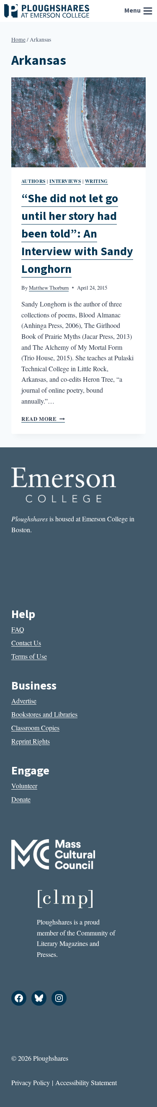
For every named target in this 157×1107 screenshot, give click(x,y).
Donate (21, 799)
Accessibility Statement (86, 1082)
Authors (33, 181)
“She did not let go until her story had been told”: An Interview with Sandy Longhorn (77, 233)
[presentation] (78, 122)
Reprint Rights (30, 741)
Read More (43, 419)
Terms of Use (29, 656)
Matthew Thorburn (49, 287)
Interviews (65, 181)
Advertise (23, 700)
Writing (96, 181)
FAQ (17, 629)
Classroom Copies (35, 727)
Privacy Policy (30, 1082)
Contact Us (26, 642)
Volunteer (24, 785)
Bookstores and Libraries (44, 714)
